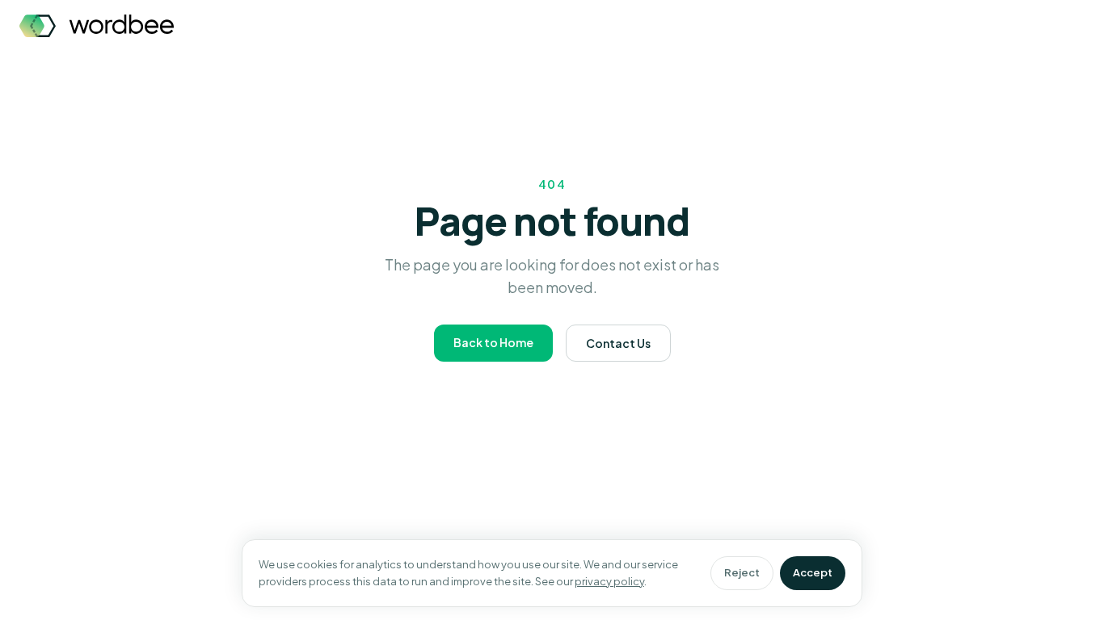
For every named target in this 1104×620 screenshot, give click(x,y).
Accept (812, 572)
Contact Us (618, 343)
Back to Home (493, 342)
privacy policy (609, 581)
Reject (742, 572)
